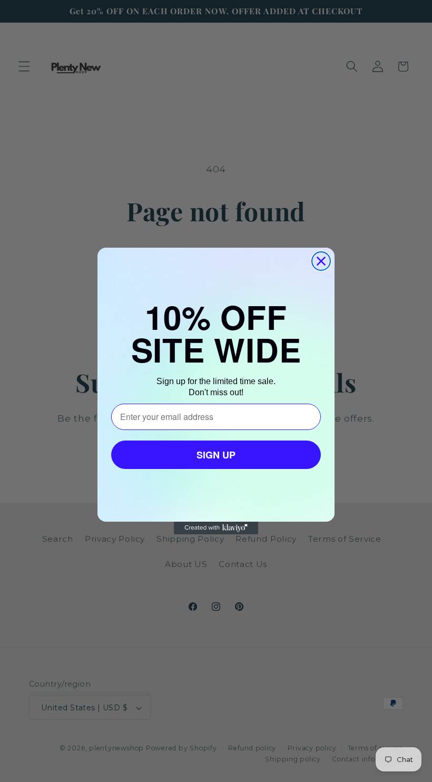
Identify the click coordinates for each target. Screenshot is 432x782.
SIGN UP (216, 455)
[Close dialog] (321, 261)
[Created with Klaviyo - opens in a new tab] (216, 528)
